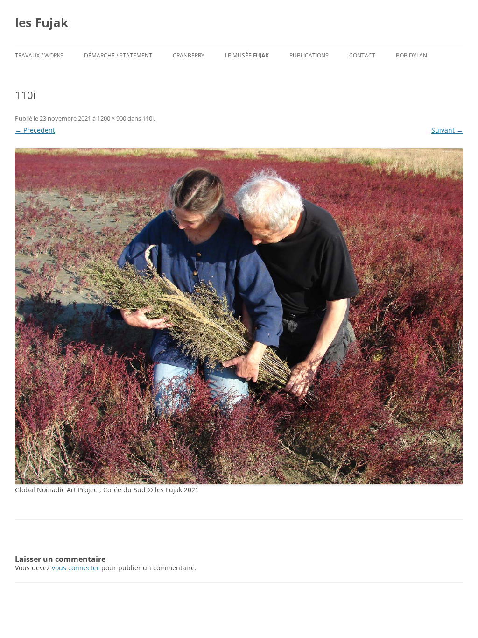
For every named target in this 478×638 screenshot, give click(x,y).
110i (148, 118)
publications (309, 55)
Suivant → (447, 130)
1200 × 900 (111, 118)
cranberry (188, 55)
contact (362, 55)
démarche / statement (118, 55)
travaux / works (39, 55)
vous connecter (75, 567)
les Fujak (41, 22)
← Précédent (35, 130)
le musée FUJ (247, 55)
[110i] (239, 316)
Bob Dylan (411, 55)
